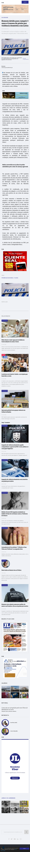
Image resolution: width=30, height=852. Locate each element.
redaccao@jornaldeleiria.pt (7, 67)
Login (27, 1)
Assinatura (21, 1)
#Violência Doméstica (7, 277)
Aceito (24, 848)
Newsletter (11, 1)
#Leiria (16, 277)
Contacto (5, 1)
